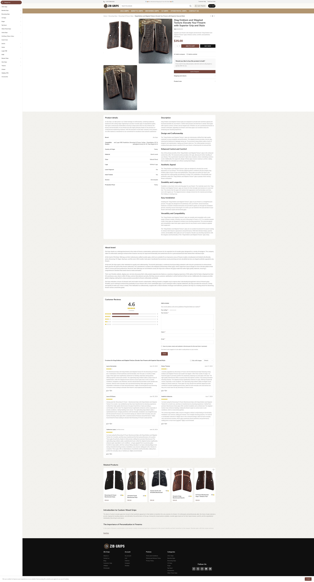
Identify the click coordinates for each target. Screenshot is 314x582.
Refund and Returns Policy (153, 558)
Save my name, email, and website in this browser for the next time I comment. (185, 346)
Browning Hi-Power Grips (126, 16)
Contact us (106, 558)
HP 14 (156, 142)
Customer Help (107, 563)
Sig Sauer (170, 568)
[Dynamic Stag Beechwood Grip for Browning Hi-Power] (182, 481)
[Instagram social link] (202, 568)
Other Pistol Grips (172, 573)
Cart (126, 558)
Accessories (170, 570)
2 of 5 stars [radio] (171, 310)
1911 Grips (170, 556)
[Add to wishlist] (122, 470)
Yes (157, 169)
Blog (104, 561)
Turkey (156, 149)
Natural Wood (154, 159)
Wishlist (127, 565)
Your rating (164, 310)
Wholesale (106, 568)
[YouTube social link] (206, 568)
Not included (154, 180)
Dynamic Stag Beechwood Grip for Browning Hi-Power (179, 497)
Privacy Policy (150, 561)
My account (128, 556)
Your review (165, 313)
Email (163, 339)
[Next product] (214, 16)
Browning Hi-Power (135, 142)
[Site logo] (111, 6)
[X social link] (198, 568)
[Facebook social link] (194, 568)
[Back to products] (213, 16)
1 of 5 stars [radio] (170, 310)
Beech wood (154, 154)
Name (163, 332)
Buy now (208, 46)
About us (106, 556)
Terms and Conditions (152, 556)
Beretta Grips (171, 558)
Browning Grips (113, 16)
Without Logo (154, 164)
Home (105, 16)
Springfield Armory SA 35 (140, 144)
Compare (127, 563)
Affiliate (105, 565)
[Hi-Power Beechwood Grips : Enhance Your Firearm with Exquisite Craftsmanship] (204, 480)
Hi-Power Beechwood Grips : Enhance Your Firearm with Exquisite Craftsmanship (202, 497)
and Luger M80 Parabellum (121, 142)
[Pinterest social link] (210, 568)
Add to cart (190, 46)
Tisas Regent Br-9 (153, 144)
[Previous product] (211, 16)
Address (127, 561)
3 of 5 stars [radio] (173, 310)
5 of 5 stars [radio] (175, 310)
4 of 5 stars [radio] (174, 310)
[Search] (190, 6)
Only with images (197, 360)
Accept (308, 579)
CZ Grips (169, 563)
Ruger (169, 565)
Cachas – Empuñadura (147, 142)
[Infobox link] (108, 1)
